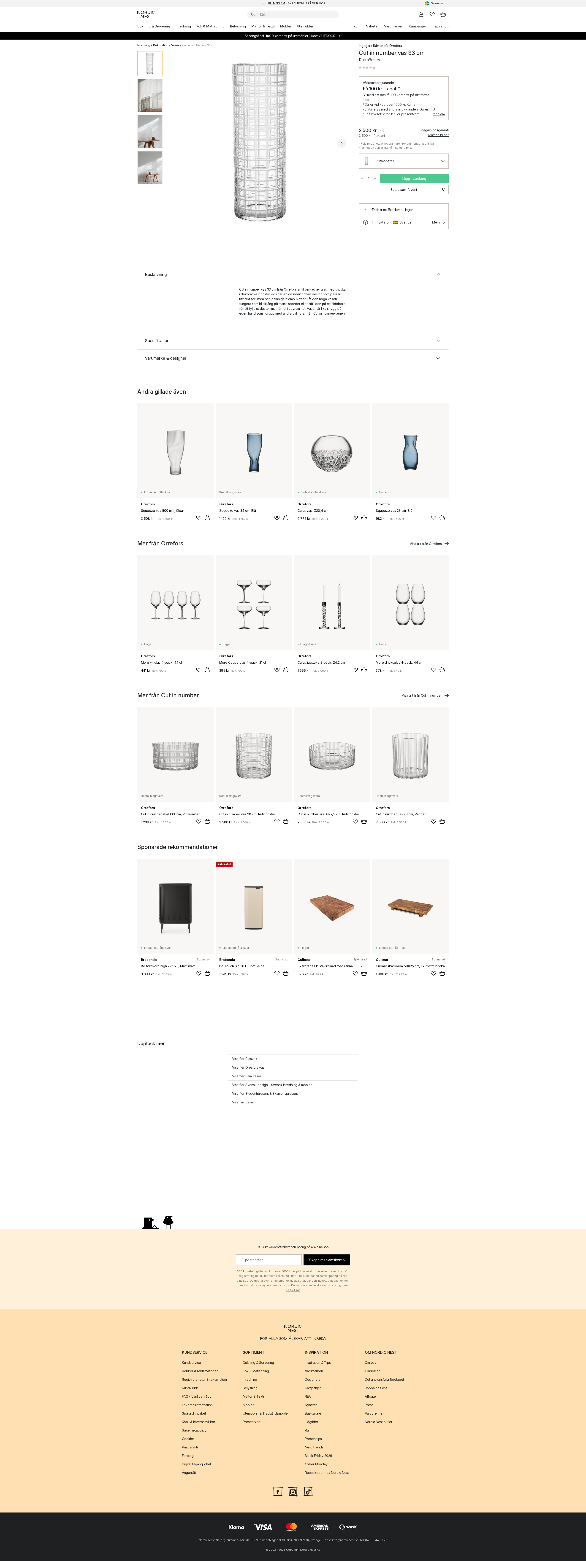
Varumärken (393, 26)
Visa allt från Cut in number (422, 695)
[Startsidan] (146, 14)
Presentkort (251, 1422)
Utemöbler (305, 26)
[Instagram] (293, 1491)
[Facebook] (277, 1491)
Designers (312, 1379)
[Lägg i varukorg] (207, 517)
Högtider (311, 1422)
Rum (356, 26)
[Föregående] (178, 143)
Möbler (285, 26)
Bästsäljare (313, 1413)
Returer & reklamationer (200, 1371)
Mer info (438, 222)
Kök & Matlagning (210, 26)
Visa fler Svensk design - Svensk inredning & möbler (272, 1085)
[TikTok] (308, 1491)
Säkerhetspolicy (194, 1430)
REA (308, 1396)
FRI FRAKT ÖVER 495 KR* (296, 3)
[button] (367, 67)
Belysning (238, 26)
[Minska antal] (362, 178)
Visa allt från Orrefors (426, 544)
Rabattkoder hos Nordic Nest (327, 1473)
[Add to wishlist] (198, 518)
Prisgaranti (190, 1447)
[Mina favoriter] (432, 14)
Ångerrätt (189, 1473)
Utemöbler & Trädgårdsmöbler (266, 1413)
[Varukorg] (443, 14)
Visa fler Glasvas (244, 1059)
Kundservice (191, 1362)
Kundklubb (190, 1388)
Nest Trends (314, 1447)
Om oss (370, 1362)
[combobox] (437, 3)
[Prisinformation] (382, 130)
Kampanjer (417, 26)
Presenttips (313, 1439)
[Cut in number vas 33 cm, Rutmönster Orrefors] (260, 142)
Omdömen (372, 1371)
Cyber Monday (316, 1464)
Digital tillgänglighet (196, 1464)
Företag (188, 1456)
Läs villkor (293, 1290)
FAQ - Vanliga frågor (197, 1396)
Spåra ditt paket (194, 1413)
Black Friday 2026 (318, 1456)
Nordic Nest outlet (378, 1422)
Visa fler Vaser (243, 1102)
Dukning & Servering (153, 26)
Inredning (183, 26)
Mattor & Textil (263, 26)
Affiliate (370, 1396)
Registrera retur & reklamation (204, 1379)
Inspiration (440, 26)
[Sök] (253, 14)
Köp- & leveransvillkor (198, 1422)
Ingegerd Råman (371, 46)
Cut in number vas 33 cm (198, 45)
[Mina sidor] (421, 14)
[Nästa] (341, 143)
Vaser (175, 45)
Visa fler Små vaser (246, 1076)
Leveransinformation (197, 1405)
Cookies (188, 1439)
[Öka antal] (375, 178)
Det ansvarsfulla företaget (384, 1379)
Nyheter (372, 26)
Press (369, 1405)
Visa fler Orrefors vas (248, 1067)
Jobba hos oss (376, 1388)
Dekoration (160, 45)
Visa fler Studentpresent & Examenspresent (265, 1093)
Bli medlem (439, 111)
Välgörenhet (374, 1413)
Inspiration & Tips (318, 1362)
